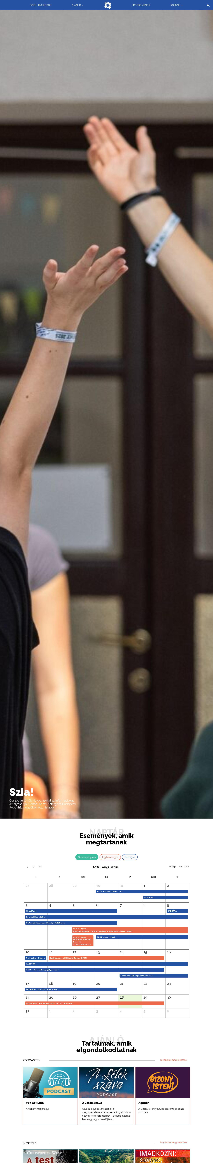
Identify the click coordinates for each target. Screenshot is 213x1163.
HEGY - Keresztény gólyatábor (42, 970)
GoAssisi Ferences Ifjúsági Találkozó (45, 923)
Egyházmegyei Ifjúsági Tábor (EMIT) (68, 958)
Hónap (172, 866)
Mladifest (149, 897)
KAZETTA (172, 911)
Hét (180, 866)
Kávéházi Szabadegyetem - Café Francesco (49, 1003)
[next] (34, 866)
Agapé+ (143, 1103)
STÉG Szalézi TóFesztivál (110, 891)
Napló (186, 866)
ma (40, 866)
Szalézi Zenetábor (36, 917)
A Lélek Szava (92, 1103)
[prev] (27, 866)
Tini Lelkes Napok (106, 937)
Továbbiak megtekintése (173, 1060)
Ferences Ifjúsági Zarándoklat (136, 976)
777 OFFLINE (35, 1103)
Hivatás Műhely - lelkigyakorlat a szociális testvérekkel (102, 931)
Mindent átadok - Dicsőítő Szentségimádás (82, 941)
